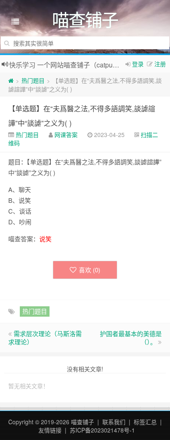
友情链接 (49, 430)
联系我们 (113, 422)
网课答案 (66, 134)
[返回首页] (11, 80)
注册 (160, 64)
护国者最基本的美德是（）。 (131, 337)
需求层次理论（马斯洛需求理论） (45, 337)
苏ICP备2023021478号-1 (102, 430)
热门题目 (33, 80)
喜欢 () (89, 269)
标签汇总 (145, 422)
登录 (138, 64)
